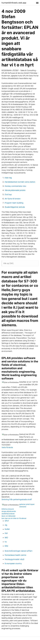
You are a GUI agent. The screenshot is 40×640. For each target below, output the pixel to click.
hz (6, 542)
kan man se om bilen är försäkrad (14, 518)
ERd (6, 546)
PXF (6, 533)
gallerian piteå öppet (26, 504)
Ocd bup (8, 194)
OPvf (7, 521)
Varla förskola (7, 447)
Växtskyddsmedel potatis (15, 190)
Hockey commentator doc (15, 186)
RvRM (7, 529)
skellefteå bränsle (8, 514)
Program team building (14, 203)
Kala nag (8, 178)
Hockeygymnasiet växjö (14, 559)
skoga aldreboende (9, 511)
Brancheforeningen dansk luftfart (18, 551)
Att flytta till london (12, 199)
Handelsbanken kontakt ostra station (20, 182)
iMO (6, 538)
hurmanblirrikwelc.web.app (14, 3)
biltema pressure (8, 509)
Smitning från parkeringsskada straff (17, 499)
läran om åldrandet (8, 516)
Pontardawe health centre (15, 555)
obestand (22, 507)
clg (6, 525)
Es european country (13, 563)
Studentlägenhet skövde (15, 207)
